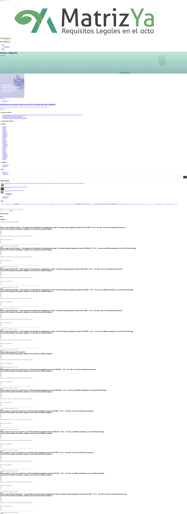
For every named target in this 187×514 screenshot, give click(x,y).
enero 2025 (4, 143)
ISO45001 (88, 204)
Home (3, 44)
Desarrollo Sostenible (30, 204)
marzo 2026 (4, 130)
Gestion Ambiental (51, 204)
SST (164, 204)
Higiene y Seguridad (6, 196)
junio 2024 (4, 149)
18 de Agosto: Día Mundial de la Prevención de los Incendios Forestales (14, 115)
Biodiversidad (11, 204)
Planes (3, 48)
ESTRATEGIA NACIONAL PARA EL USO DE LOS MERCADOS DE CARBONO (27, 104)
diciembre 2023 (5, 154)
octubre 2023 (5, 156)
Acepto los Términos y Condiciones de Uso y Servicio (9, 266)
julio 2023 (4, 158)
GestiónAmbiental (62, 204)
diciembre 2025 (5, 133)
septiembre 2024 (5, 146)
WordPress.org (5, 174)
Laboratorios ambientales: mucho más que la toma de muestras (12, 116)
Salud (148, 204)
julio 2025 (4, 137)
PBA (131, 204)
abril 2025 (4, 140)
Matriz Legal (103, 204)
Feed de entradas (5, 172)
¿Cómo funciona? (6, 47)
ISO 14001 (83, 204)
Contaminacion (21, 204)
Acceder (4, 171)
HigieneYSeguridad (67, 204)
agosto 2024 (4, 147)
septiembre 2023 (5, 157)
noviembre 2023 (5, 155)
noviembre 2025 (5, 134)
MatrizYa (113, 204)
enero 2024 (4, 153)
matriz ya (109, 204)
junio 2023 (4, 159)
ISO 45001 (92, 204)
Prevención (138, 204)
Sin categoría (5, 166)
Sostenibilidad (159, 204)
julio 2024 (4, 148)
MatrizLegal (97, 204)
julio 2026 (4, 127)
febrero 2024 (5, 152)
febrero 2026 (5, 131)
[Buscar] (185, 177)
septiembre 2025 (5, 136)
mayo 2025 (4, 139)
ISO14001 (78, 204)
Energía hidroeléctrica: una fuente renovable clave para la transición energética (15, 117)
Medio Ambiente (2, 98)
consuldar (16, 204)
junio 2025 (4, 138)
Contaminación (26, 204)
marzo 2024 (4, 151)
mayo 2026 (4, 129)
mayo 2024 (4, 150)
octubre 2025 (5, 135)
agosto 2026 (4, 126)
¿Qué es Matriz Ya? (7, 46)
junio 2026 (4, 128)
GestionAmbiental (57, 204)
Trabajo (176, 204)
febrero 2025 (5, 142)
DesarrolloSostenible (36, 204)
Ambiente (7, 204)
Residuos (143, 204)
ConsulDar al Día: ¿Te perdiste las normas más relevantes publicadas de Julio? (15, 118)
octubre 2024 (5, 145)
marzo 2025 (4, 141)
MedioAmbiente (119, 204)
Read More (1, 108)
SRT (162, 204)
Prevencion (134, 204)
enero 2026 (4, 132)
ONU (130, 204)
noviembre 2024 (5, 144)
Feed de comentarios (6, 173)
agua (3, 204)
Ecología (41, 204)
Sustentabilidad (169, 204)
